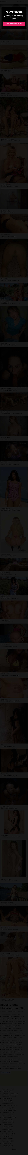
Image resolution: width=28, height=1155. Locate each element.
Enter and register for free (14, 23)
